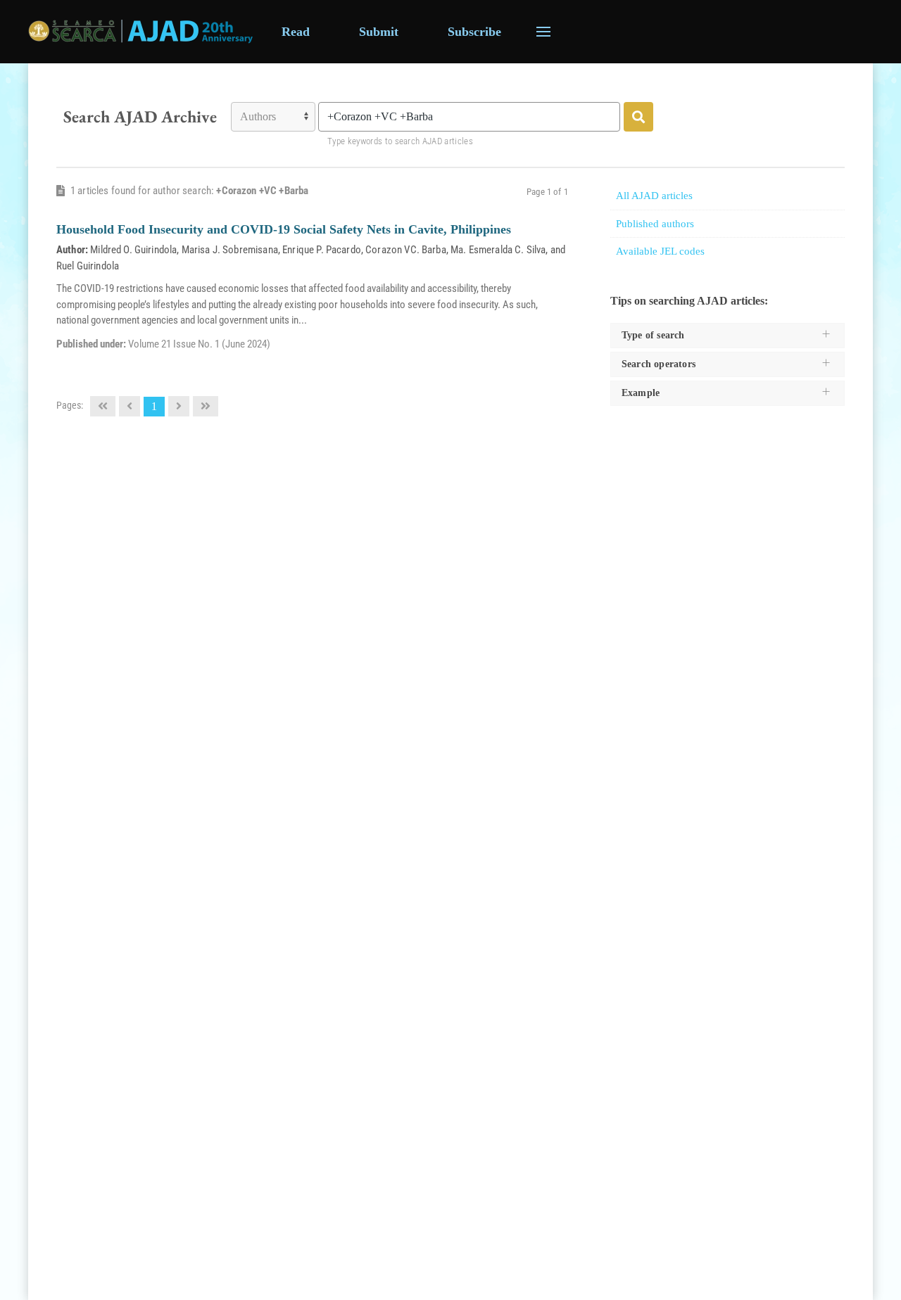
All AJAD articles (654, 195)
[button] (543, 31)
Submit (378, 32)
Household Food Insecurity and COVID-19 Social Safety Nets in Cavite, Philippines (283, 229)
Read (296, 32)
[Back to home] (140, 31)
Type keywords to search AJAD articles (400, 141)
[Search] (638, 117)
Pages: (69, 405)
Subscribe (474, 32)
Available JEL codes (660, 251)
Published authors (655, 223)
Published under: (92, 344)
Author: (72, 249)
